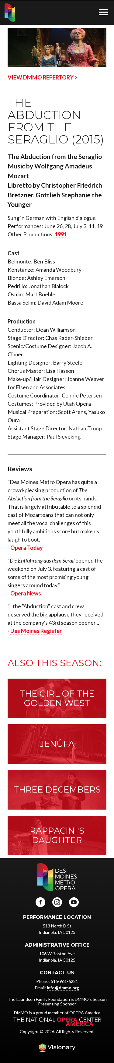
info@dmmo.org (63, 987)
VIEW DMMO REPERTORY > (43, 77)
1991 (61, 234)
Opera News (25, 593)
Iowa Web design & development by (57, 1047)
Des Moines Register (36, 630)
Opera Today (26, 547)
